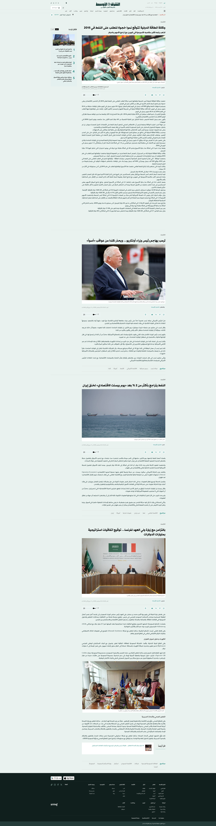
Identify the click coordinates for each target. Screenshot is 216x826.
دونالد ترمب (154, 369)
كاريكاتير (143, 791)
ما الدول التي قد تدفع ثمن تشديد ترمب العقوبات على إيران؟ (63, 50)
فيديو (81, 11)
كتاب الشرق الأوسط (141, 793)
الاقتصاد (125, 11)
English (160, 3)
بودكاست (76, 11)
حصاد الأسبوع (152, 807)
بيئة (114, 793)
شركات (136, 764)
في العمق (86, 11)
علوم (114, 791)
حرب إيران (137, 513)
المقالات (143, 788)
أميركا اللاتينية (152, 798)
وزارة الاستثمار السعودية (104, 764)
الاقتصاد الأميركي (132, 369)
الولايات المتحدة (152, 788)
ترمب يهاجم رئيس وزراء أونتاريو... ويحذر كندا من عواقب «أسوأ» (126, 241)
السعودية (92, 764)
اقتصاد (122, 369)
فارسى (148, 3)
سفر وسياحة (91, 791)
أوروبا (154, 791)
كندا (109, 369)
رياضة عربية (162, 809)
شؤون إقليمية (162, 798)
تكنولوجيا (106, 11)
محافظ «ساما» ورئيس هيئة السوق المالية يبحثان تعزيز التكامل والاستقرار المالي (63, 79)
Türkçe (155, 3)
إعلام (124, 796)
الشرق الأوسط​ (141, 11)
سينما (124, 793)
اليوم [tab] (57, 29)
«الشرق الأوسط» (156, 87)
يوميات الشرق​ (98, 11)
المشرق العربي (161, 796)
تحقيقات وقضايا (152, 809)
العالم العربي (163, 788)
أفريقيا (153, 796)
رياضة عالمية (163, 812)
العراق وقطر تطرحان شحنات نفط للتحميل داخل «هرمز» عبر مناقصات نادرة (63, 64)
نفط (144, 513)
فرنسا (156, 767)
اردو (152, 3)
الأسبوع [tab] (53, 29)
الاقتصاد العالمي (153, 513)
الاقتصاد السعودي (126, 764)
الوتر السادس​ (122, 791)
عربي (164, 3)
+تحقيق (153, 812)
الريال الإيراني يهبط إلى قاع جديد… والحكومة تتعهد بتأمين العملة (62, 72)
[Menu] (164, 11)
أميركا (115, 369)
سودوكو (123, 809)
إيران (112, 513)
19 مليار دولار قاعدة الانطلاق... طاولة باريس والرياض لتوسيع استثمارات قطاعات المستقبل (118, 746)
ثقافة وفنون (119, 11)
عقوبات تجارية (127, 513)
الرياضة (91, 11)
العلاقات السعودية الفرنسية (150, 764)
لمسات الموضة (91, 793)
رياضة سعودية (162, 807)
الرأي (130, 11)
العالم (135, 11)
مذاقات (92, 788)
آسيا (154, 793)
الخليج (162, 791)
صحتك (113, 788)
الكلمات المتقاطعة (121, 807)
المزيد (66, 11)
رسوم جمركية (144, 369)
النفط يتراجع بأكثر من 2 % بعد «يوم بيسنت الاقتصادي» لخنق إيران (140, 15)
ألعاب (70, 11)
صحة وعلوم (112, 11)
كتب (124, 788)
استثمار (116, 764)
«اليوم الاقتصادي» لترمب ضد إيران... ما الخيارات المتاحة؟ (64, 57)
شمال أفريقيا (161, 793)
